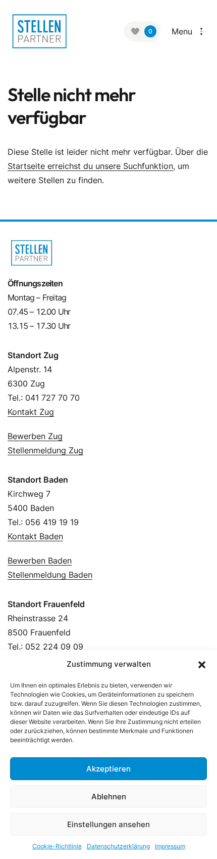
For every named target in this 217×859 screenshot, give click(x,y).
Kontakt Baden (35, 536)
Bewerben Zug (35, 436)
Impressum (170, 846)
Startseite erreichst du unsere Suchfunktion (90, 166)
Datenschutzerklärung (118, 846)
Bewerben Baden (40, 560)
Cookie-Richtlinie (57, 846)
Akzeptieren (108, 769)
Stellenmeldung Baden (50, 575)
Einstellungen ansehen (108, 824)
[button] (202, 664)
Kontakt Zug (31, 412)
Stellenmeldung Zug (45, 450)
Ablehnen (108, 796)
